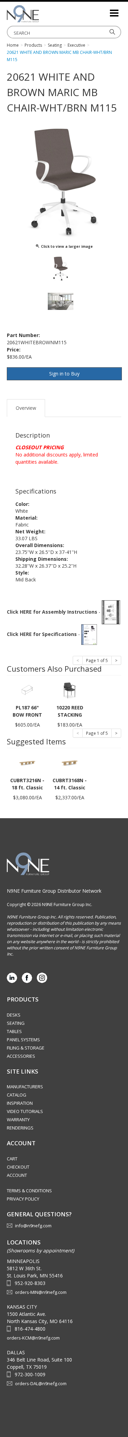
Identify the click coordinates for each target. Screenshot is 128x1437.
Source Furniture (41, 13)
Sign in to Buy (64, 373)
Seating (16, 1023)
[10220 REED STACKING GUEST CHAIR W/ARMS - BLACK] (70, 690)
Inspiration (20, 1103)
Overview (26, 408)
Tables (14, 1031)
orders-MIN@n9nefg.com (41, 1292)
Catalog (16, 1095)
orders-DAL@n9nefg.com (41, 1383)
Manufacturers (25, 1086)
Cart (12, 1159)
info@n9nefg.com (33, 1225)
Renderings (20, 1128)
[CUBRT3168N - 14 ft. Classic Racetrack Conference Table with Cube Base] (70, 763)
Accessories (21, 1056)
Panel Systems (23, 1039)
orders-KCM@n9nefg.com (33, 1338)
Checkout (18, 1167)
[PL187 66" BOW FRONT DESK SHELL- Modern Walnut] (27, 690)
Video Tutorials (25, 1111)
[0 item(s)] (104, 10)
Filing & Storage (25, 1048)
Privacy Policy (23, 1199)
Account (17, 1175)
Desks (13, 1015)
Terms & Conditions (29, 1190)
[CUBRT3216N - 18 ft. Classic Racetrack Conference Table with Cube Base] (27, 763)
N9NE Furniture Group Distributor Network (54, 891)
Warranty (18, 1119)
